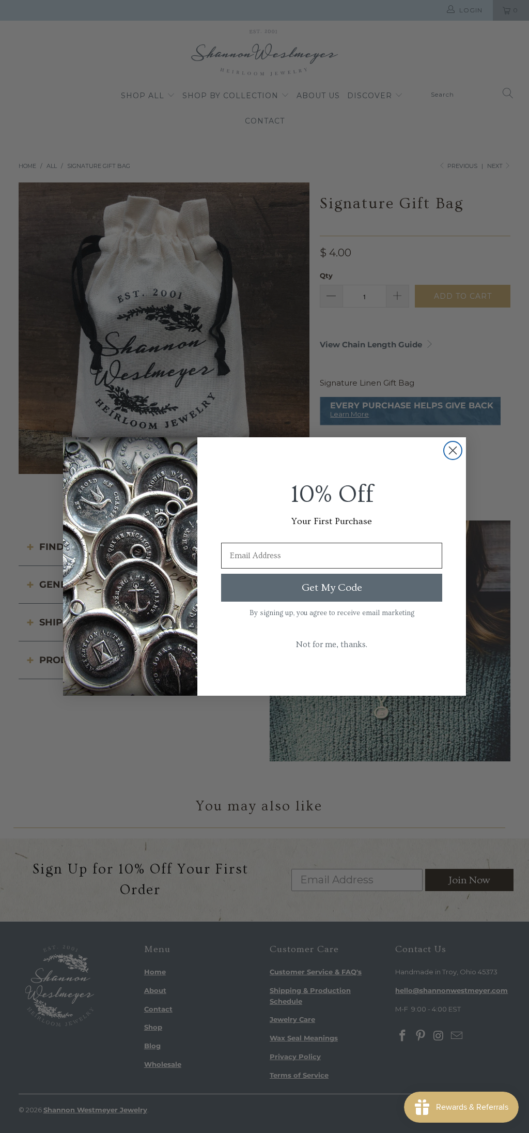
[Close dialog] (453, 450)
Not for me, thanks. (331, 644)
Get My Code (332, 587)
